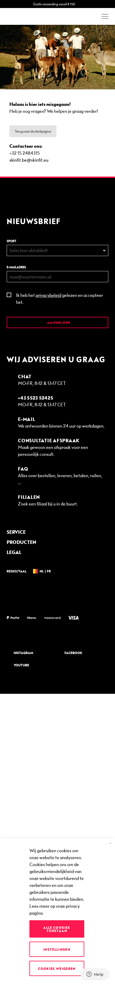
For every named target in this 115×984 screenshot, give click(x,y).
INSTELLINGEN (56, 949)
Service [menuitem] (16, 532)
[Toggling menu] (105, 16)
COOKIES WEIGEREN (57, 968)
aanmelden (58, 322)
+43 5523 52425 (35, 397)
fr (49, 571)
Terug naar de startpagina (33, 131)
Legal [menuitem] (14, 552)
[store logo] (21, 16)
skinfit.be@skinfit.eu (28, 159)
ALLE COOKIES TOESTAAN (56, 929)
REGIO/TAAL (16, 571)
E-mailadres (16, 267)
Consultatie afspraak (48, 440)
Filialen (29, 497)
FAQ (23, 468)
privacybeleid (48, 295)
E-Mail (26, 419)
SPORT (11, 241)
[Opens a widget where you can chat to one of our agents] (95, 974)
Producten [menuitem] (21, 542)
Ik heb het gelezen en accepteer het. (59, 298)
